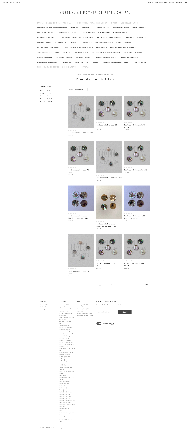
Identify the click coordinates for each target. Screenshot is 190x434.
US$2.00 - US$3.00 (46, 93)
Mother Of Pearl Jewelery (47, 37)
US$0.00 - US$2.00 (46, 90)
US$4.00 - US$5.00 (46, 99)
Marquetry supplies (121, 33)
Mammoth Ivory (104, 33)
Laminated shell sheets (67, 33)
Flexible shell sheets (121, 28)
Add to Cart (81, 115)
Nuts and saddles (44, 42)
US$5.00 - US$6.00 (46, 101)
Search (150, 2)
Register (179, 2)
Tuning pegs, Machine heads (48, 67)
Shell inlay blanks (44, 57)
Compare (80, 112)
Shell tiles (67, 62)
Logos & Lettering (88, 33)
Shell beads (100, 47)
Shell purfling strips (129, 57)
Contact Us (85, 67)
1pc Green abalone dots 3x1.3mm (81, 133)
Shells (96, 62)
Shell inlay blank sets (133, 52)
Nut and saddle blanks (135, 37)
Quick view (81, 108)
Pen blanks (128, 42)
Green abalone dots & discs (104, 74)
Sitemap (42, 309)
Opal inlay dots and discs (81, 42)
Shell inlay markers (84, 57)
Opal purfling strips (103, 42)
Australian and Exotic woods (81, 28)
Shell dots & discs (62, 52)
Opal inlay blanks (60, 42)
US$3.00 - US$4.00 (46, 96)
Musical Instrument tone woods (109, 37)
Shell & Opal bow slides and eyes (78, 47)
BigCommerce (50, 427)
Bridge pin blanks (102, 28)
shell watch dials (82, 62)
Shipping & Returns (69, 67)
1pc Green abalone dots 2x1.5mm (109, 178)
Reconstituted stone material (49, 47)
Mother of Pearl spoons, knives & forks (77, 37)
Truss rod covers (139, 62)
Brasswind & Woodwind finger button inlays (55, 23)
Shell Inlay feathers (65, 57)
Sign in (171, 2)
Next (147, 284)
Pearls (118, 42)
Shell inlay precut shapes (106, 57)
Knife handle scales (45, 33)
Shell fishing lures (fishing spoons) (105, 52)
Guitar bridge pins (139, 28)
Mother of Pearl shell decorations (125, 23)
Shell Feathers (81, 52)
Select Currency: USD (11, 2)
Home (79, 74)
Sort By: (71, 89)
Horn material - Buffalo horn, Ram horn (92, 23)
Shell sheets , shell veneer (48, 62)
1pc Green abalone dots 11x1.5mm (137, 170)
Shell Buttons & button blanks (122, 47)
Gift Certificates (161, 2)
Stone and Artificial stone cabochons (52, 28)
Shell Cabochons (44, 52)
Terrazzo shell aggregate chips (115, 62)
